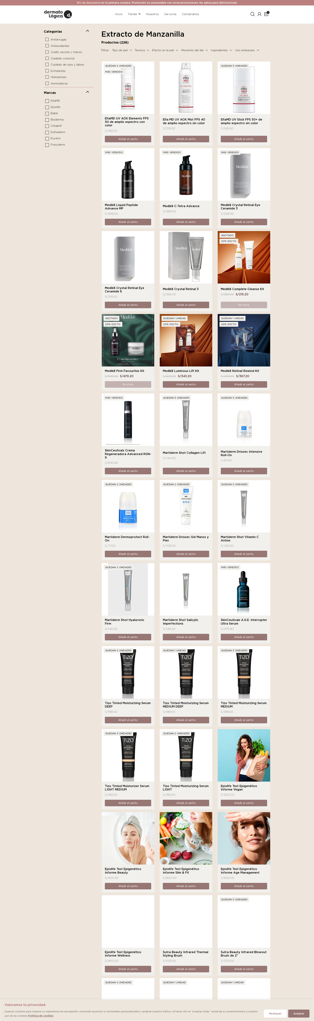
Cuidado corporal (62, 58)
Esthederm (58, 132)
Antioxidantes (60, 46)
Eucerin (56, 138)
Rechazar (275, 1013)
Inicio (118, 14)
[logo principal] (58, 13)
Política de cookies (40, 1015)
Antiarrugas (59, 39)
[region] (157, 1010)
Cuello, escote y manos (66, 52)
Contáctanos (190, 14)
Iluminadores (59, 83)
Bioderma (57, 119)
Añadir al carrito (128, 139)
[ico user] (259, 13)
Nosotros (152, 14)
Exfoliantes (58, 71)
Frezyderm (58, 144)
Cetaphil (56, 125)
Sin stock (243, 304)
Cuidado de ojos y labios (67, 64)
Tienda (132, 14)
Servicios (170, 14)
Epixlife (55, 107)
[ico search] (253, 13)
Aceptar (298, 1013)
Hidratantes (58, 77)
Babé (54, 113)
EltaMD (55, 100)
